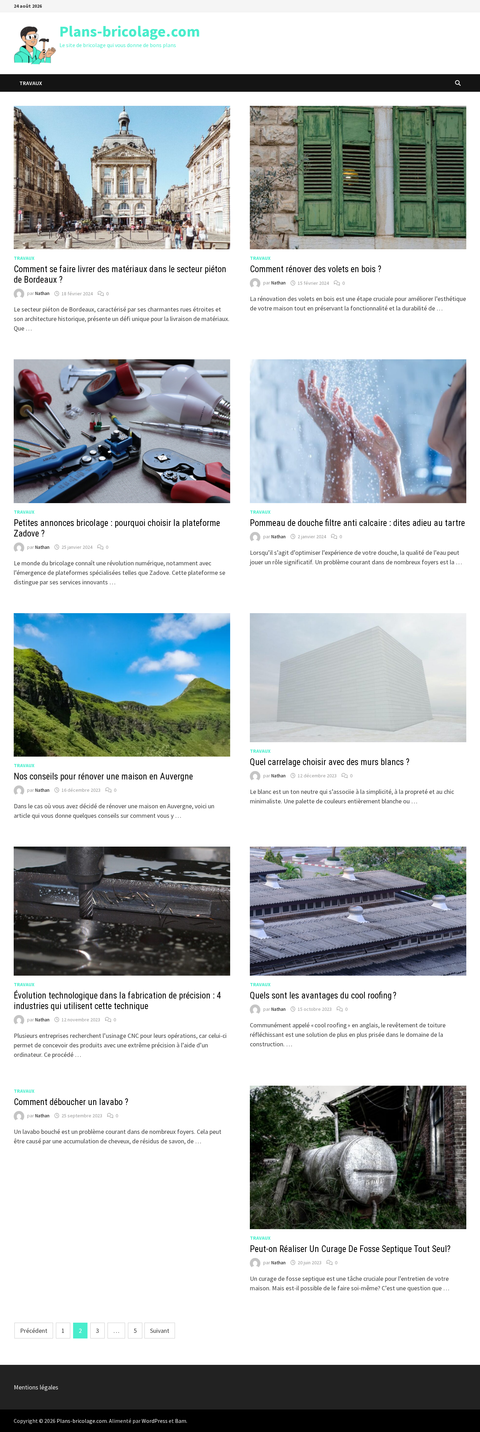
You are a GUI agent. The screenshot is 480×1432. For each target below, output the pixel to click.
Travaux (30, 82)
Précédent (33, 1331)
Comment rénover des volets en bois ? (315, 269)
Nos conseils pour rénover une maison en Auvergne (103, 776)
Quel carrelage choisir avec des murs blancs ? (329, 762)
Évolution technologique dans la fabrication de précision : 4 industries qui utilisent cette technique (117, 1000)
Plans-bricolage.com (129, 31)
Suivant (159, 1331)
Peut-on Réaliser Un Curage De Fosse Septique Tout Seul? (350, 1249)
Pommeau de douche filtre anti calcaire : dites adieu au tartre (357, 523)
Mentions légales (36, 1387)
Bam (180, 1420)
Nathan (42, 293)
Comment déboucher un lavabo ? (71, 1102)
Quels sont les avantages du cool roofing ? (323, 995)
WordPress (155, 1420)
